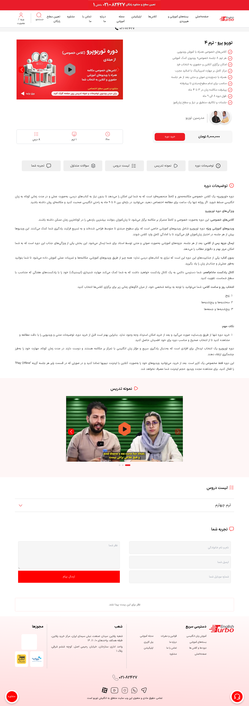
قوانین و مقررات (169, 636)
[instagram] (124, 690)
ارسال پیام (69, 576)
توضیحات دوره (204, 165)
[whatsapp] (134, 690)
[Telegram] (143, 690)
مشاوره (71, 17)
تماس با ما (171, 648)
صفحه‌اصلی (202, 17)
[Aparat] (105, 690)
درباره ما (173, 642)
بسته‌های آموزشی (198, 642)
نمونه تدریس (162, 165)
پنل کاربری (148, 642)
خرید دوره (170, 137)
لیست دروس (121, 165)
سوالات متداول (79, 165)
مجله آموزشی (146, 636)
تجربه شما (37, 165)
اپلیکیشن (136, 17)
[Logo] (221, 19)
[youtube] (114, 690)
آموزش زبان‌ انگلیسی (196, 636)
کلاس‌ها (152, 17)
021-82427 (127, 28)
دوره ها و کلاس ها (197, 648)
